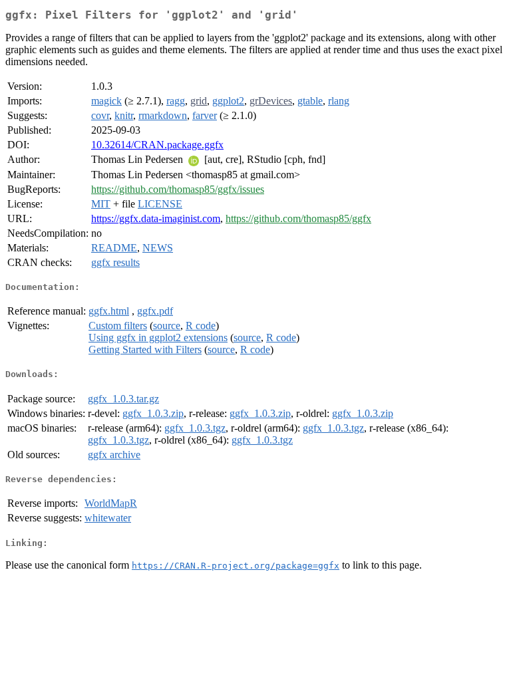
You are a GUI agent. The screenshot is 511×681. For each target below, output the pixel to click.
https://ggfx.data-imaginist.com (155, 218)
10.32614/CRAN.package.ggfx (157, 144)
